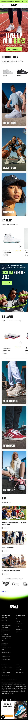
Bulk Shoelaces (5, 675)
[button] (3, 717)
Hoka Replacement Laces (6, 648)
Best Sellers (4, 623)
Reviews (3, 669)
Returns (17, 626)
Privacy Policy (19, 667)
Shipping (18, 621)
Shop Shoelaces (13, 49)
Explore (6, 283)
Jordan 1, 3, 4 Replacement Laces (6, 635)
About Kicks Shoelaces (7, 667)
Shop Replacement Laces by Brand (6, 626)
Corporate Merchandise (8, 548)
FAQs (17, 618)
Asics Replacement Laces (6, 652)
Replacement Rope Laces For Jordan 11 (7, 252)
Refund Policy (19, 669)
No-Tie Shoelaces (6, 656)
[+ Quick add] (20, 246)
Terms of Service (19, 672)
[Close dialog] (26, 701)
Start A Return (19, 629)
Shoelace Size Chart (6, 659)
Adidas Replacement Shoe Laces (6, 639)
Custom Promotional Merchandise (11, 571)
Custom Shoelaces (6, 672)
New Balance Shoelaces (5, 644)
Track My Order (19, 624)
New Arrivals (4, 620)
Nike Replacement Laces (6, 630)
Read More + (5, 591)
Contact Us (18, 632)
